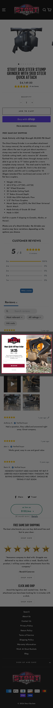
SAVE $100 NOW (14, 365)
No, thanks (14, 370)
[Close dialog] (50, 336)
